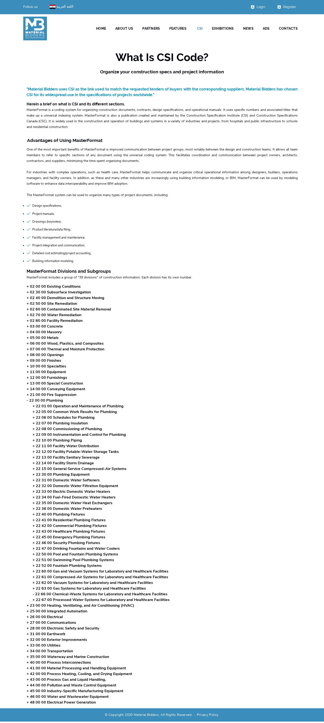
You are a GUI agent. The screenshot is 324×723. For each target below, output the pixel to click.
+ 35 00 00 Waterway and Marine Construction (68, 656)
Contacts (288, 28)
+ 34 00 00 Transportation (50, 651)
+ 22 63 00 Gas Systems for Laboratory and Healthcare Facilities (89, 588)
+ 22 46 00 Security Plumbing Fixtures (66, 542)
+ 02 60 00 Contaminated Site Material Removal (69, 309)
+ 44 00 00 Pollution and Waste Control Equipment (71, 685)
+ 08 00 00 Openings (45, 354)
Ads (266, 28)
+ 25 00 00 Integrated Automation (57, 611)
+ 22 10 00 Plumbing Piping (57, 440)
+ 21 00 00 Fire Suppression (51, 394)
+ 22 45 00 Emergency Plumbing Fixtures (68, 537)
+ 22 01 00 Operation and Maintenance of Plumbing (78, 406)
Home (101, 28)
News (248, 28)
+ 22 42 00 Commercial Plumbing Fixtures (69, 525)
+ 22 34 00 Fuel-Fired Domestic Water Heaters (74, 497)
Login (261, 7)
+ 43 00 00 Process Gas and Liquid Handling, (66, 679)
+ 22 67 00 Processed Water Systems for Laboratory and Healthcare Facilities (101, 599)
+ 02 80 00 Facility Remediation (55, 320)
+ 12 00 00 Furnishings (47, 377)
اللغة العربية (64, 6)
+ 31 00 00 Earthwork (46, 634)
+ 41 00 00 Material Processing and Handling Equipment (76, 668)
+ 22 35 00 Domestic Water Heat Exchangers (72, 503)
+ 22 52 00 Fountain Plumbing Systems (67, 565)
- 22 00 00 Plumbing (45, 400)
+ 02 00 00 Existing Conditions (54, 286)
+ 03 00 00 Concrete (45, 326)
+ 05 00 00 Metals (43, 337)
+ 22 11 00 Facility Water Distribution (65, 446)
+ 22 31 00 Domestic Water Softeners (66, 480)
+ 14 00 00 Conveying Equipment (56, 389)
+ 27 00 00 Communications (51, 622)
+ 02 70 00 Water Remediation (54, 315)
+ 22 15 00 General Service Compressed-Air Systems (79, 468)
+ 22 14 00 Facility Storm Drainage (63, 463)
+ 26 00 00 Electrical (45, 617)
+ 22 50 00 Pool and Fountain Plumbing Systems (75, 554)
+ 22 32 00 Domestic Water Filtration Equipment (75, 485)
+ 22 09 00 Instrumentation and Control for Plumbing (79, 434)
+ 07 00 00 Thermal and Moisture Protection (65, 349)
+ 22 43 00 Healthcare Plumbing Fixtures (68, 531)
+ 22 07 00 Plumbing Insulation (60, 423)
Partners (151, 28)
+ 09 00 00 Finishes (44, 360)
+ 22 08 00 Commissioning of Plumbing (67, 429)
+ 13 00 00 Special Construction (55, 383)
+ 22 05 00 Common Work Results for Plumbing (74, 411)
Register (289, 7)
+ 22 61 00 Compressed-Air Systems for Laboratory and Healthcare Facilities (100, 577)
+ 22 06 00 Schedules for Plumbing (63, 417)
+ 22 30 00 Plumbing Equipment (61, 474)
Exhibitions (223, 28)
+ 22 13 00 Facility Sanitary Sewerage (66, 457)
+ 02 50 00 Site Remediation (52, 303)
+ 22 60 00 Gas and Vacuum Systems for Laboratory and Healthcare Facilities (100, 571)
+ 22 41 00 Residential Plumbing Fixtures (69, 520)
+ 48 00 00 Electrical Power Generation (61, 702)
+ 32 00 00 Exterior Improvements (57, 639)
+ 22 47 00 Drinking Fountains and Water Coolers (76, 548)
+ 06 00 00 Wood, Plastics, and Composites (65, 343)
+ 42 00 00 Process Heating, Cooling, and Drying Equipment (79, 673)
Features (177, 28)
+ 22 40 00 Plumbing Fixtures (58, 514)
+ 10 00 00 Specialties (46, 366)
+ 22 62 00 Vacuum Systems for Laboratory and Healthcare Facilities (92, 582)
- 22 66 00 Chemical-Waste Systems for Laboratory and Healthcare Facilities (99, 594)
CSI (200, 28)
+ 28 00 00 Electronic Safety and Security (63, 628)
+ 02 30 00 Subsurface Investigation (59, 292)
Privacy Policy (207, 715)
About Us (124, 28)
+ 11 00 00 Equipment (46, 372)
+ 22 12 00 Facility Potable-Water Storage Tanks (75, 451)
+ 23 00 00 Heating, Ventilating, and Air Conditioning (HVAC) (80, 605)
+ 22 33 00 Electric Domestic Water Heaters (71, 491)
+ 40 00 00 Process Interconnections (59, 662)
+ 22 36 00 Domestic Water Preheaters (67, 508)
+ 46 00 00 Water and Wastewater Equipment (68, 696)
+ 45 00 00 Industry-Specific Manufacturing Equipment (75, 691)
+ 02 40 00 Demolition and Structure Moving (65, 297)
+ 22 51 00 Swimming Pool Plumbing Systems (73, 560)
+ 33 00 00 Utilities (43, 645)
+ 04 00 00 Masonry (44, 332)
